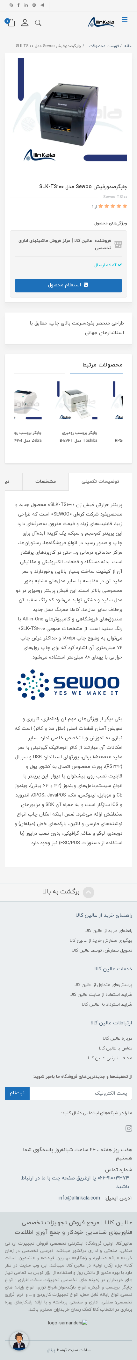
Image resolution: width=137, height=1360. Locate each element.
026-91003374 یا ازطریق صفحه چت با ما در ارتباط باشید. (75, 1182)
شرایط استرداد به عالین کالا (107, 1004)
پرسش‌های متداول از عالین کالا (103, 985)
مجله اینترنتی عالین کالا (110, 1058)
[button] (38, 22)
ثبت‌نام (17, 1093)
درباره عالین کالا (117, 1038)
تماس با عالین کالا (115, 1048)
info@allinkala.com (79, 1198)
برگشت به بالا (62, 891)
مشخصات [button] (45, 481)
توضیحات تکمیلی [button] (100, 481)
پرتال (51, 1350)
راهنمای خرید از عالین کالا (108, 931)
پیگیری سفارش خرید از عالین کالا (100, 941)
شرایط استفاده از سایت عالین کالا (101, 995)
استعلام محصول (65, 285)
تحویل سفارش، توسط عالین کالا (102, 950)
